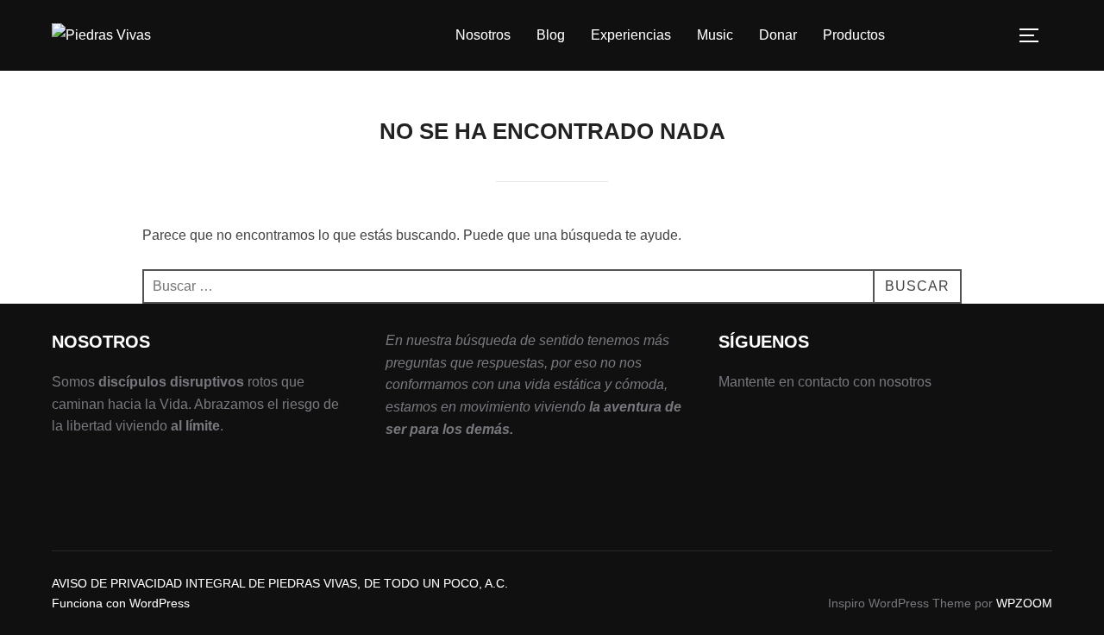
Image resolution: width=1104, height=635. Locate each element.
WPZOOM (1024, 603)
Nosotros (483, 35)
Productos (854, 35)
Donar (778, 35)
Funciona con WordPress (121, 603)
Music (715, 35)
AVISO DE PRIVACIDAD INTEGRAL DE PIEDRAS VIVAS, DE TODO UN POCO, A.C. (280, 583)
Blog (550, 35)
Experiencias (631, 35)
